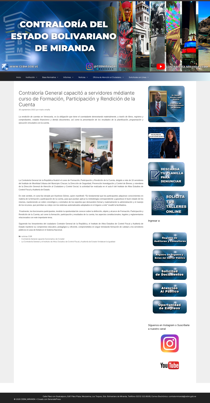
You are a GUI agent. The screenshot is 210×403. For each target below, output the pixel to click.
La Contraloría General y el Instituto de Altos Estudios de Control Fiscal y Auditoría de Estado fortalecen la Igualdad (68, 242)
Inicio (18, 77)
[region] (105, 36)
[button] (97, 69)
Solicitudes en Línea (137, 77)
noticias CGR (26, 236)
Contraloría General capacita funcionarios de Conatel (42, 239)
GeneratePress (54, 399)
